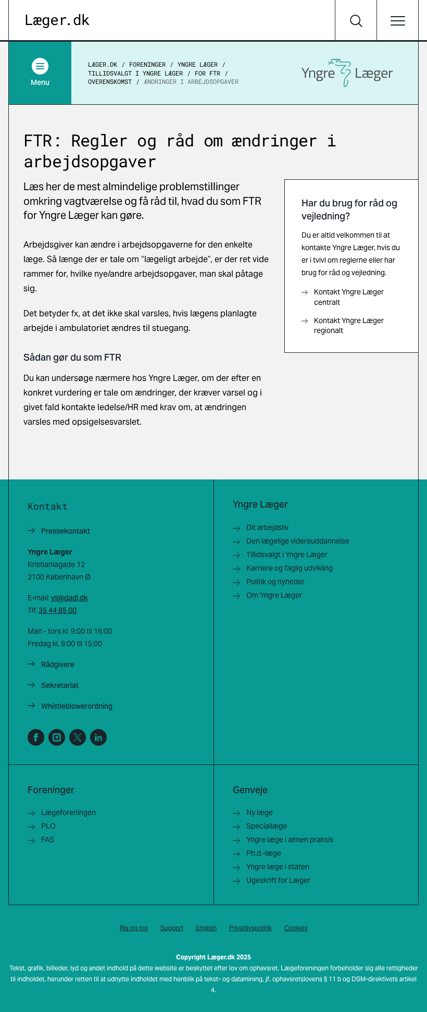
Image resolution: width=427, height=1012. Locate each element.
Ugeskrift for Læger (278, 880)
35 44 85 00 (58, 610)
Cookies (296, 928)
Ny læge (259, 812)
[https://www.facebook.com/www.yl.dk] (36, 737)
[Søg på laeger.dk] (355, 21)
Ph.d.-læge (263, 853)
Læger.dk (102, 64)
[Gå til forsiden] (58, 21)
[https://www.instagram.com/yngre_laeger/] (56, 737)
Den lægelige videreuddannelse (297, 541)
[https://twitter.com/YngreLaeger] (77, 737)
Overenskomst (110, 81)
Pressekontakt (65, 531)
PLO (48, 826)
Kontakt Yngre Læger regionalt (349, 325)
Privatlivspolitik (250, 928)
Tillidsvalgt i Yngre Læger (135, 73)
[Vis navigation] (397, 21)
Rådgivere (57, 664)
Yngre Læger (198, 64)
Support (171, 928)
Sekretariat (60, 685)
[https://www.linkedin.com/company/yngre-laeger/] (98, 737)
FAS (47, 839)
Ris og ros (134, 928)
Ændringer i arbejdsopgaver (191, 81)
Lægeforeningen (68, 812)
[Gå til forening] (347, 73)
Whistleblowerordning (76, 706)
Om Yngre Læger (274, 595)
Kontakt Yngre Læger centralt (349, 296)
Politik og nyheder (275, 581)
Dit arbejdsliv (267, 527)
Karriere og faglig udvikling (289, 568)
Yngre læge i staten (277, 866)
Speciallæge (266, 826)
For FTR (207, 73)
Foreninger (147, 64)
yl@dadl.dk (69, 597)
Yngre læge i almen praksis (289, 839)
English (206, 928)
